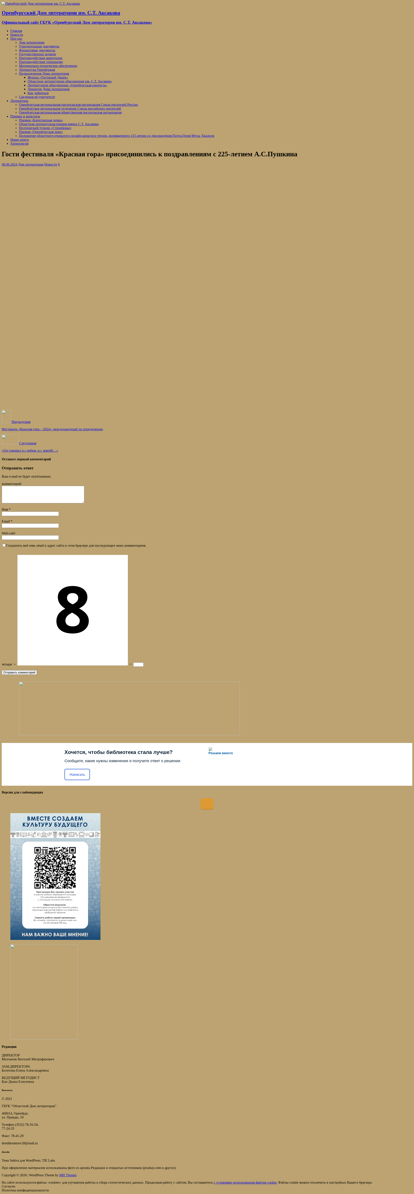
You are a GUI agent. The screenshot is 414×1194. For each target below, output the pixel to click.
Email (6, 521)
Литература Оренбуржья (37, 69)
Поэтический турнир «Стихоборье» (45, 128)
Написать (77, 774)
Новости (16, 34)
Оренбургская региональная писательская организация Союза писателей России (78, 104)
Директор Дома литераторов (49, 89)
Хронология (19, 143)
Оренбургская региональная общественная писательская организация (70, 112)
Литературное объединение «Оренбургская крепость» (67, 85)
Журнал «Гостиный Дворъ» (48, 77)
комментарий (11, 484)
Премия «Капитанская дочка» (41, 120)
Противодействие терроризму (41, 62)
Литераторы (19, 101)
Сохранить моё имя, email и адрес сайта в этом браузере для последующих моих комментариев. (76, 545)
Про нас (16, 38)
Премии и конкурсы (25, 116)
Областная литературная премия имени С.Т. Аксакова (59, 124)
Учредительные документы (39, 46)
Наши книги (19, 139)
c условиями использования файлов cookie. (245, 1182)
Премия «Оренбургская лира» (41, 132)
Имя (5, 509)
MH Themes (68, 1175)
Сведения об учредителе (37, 97)
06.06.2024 (9, 164)
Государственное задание (37, 54)
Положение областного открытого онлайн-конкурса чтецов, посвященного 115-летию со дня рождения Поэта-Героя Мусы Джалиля (116, 136)
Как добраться (38, 93)
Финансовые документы (37, 50)
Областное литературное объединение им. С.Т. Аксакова (69, 81)
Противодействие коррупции (40, 58)
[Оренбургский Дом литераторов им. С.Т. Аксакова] (41, 3)
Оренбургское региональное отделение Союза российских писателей (70, 108)
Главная (16, 31)
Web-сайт (9, 533)
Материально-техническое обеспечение (48, 66)
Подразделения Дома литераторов (44, 73)
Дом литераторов (31, 42)
